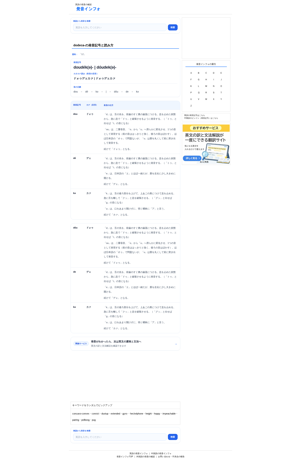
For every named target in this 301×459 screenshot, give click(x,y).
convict (95, 413)
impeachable (169, 413)
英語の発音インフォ (138, 453)
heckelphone (136, 413)
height (148, 413)
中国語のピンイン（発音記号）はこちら (201, 118)
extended (115, 413)
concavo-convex (80, 413)
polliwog (85, 420)
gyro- (125, 413)
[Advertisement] (160, 7)
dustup (104, 413)
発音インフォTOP (125, 456)
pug (94, 420)
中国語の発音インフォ (161, 453)
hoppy (157, 413)
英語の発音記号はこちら (194, 115)
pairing (75, 420)
